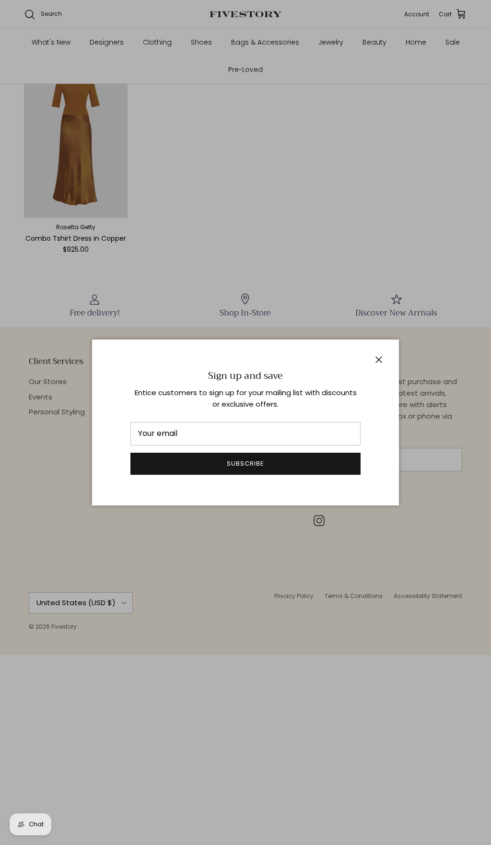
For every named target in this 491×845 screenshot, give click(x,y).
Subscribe (245, 463)
